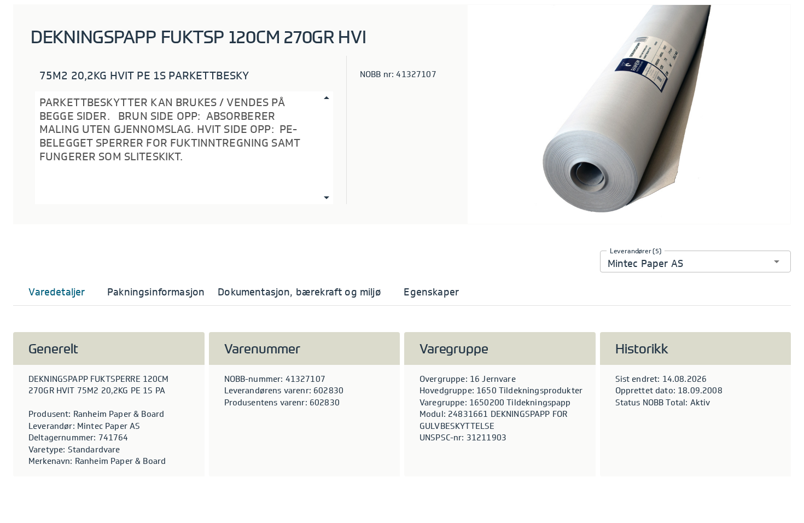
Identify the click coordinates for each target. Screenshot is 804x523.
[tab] (57, 292)
